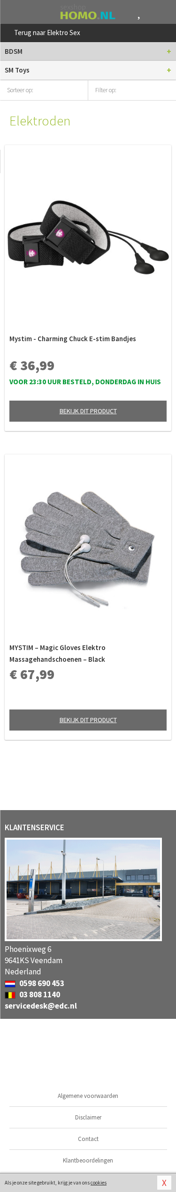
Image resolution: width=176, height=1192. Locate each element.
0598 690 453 (41, 983)
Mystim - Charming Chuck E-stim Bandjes (72, 338)
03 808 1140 (39, 994)
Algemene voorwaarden (88, 1096)
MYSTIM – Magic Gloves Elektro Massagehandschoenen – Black (57, 653)
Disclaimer (88, 1117)
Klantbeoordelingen (88, 1160)
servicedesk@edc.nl (41, 1006)
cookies (99, 1182)
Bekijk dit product (88, 411)
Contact (88, 1139)
